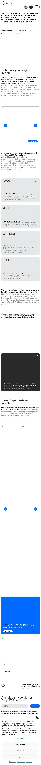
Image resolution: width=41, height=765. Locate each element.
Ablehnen (20, 751)
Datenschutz (12, 762)
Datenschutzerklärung (22, 713)
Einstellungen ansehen (20, 757)
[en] (26, 7)
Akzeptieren (20, 744)
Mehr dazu (33, 141)
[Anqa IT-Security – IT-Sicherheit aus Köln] (10, 3)
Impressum (29, 762)
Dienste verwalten (20, 738)
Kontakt (7, 631)
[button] (37, 717)
